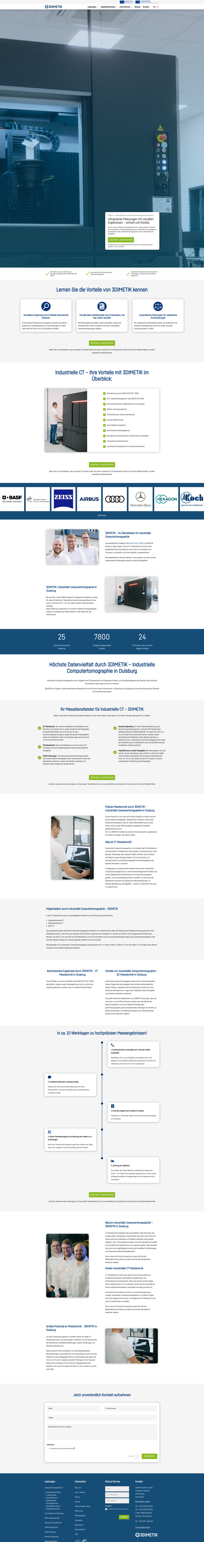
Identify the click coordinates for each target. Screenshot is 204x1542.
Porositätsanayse (52, 1498)
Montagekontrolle (52, 1503)
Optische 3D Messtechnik (53, 1523)
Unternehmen (125, 7)
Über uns (78, 1488)
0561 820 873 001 (129, 1064)
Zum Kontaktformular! (142, 1527)
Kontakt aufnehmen (120, 240)
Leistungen (92, 7)
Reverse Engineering (52, 1537)
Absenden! (149, 1456)
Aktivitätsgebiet (80, 1516)
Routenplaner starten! (142, 1501)
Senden (124, 1517)
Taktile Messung (50, 1532)
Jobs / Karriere (80, 1492)
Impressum (78, 1520)
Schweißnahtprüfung (53, 1492)
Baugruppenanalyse (53, 1509)
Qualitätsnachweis (108, 7)
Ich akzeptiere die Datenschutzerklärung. (118, 1509)
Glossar (137, 7)
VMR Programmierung (52, 1518)
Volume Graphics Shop (82, 1506)
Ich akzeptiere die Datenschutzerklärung (61, 1448)
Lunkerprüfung (51, 1495)
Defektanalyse (51, 1500)
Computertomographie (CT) (54, 1488)
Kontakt (146, 7)
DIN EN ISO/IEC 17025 (134, 543)
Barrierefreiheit (80, 1529)
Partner (77, 1497)
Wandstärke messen (53, 1506)
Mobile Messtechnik (51, 1527)
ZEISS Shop (79, 1511)
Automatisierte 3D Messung (54, 1513)
